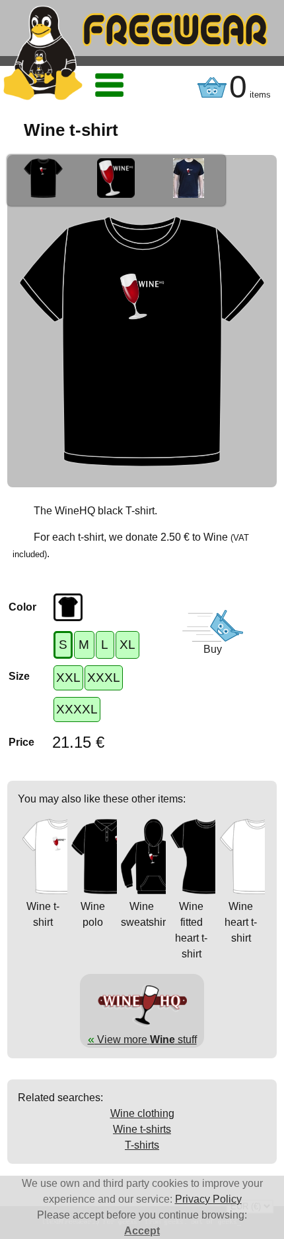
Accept (142, 1230)
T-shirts (142, 1145)
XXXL (103, 677)
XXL (68, 677)
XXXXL (77, 709)
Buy (212, 649)
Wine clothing (142, 1113)
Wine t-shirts (142, 1129)
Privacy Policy (208, 1199)
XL (127, 644)
